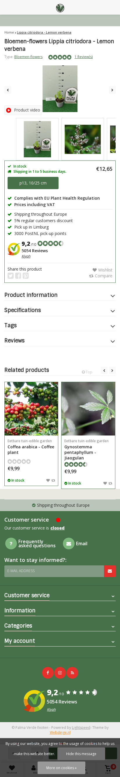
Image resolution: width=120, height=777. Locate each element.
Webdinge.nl (60, 732)
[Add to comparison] (53, 480)
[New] (72, 673)
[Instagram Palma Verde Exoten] (60, 673)
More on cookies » (61, 767)
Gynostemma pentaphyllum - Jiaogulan (86, 449)
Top (88, 372)
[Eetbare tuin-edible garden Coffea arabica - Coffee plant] (31, 408)
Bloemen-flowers (28, 56)
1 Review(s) (84, 56)
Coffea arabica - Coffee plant (31, 446)
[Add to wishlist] (48, 480)
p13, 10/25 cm (33, 183)
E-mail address (21, 570)
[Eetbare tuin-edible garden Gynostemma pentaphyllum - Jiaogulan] (88, 408)
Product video (27, 110)
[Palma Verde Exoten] (60, 7)
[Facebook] (48, 673)
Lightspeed (81, 727)
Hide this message (81, 753)
